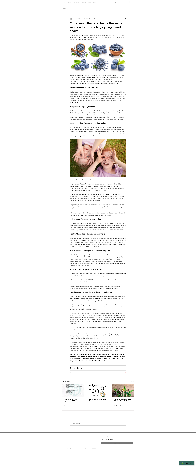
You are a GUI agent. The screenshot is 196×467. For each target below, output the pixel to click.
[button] (132, 8)
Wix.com (94, 448)
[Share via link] (81, 368)
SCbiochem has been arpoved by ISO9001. (71, 400)
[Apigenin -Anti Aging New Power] (98, 390)
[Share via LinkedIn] (78, 368)
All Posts (64, 8)
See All (132, 381)
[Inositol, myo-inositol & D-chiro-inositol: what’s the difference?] (123, 390)
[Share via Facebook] (70, 368)
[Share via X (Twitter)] (74, 368)
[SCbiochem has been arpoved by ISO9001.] (73, 390)
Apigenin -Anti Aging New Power (97, 400)
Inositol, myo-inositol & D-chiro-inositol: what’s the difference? (122, 400)
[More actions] (125, 19)
